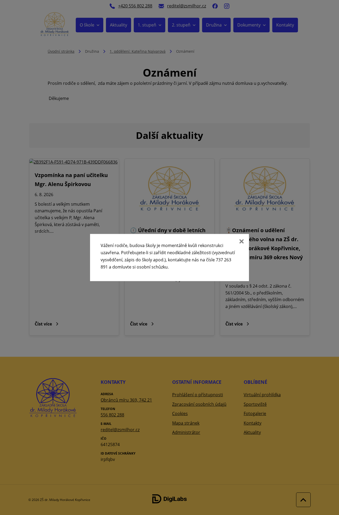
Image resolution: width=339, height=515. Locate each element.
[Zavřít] (241, 241)
